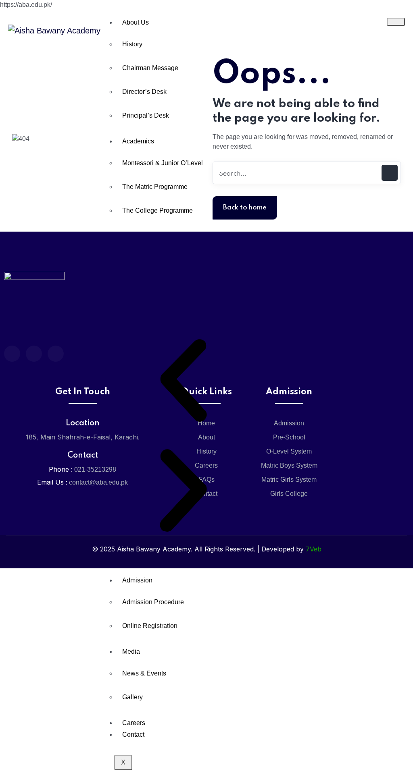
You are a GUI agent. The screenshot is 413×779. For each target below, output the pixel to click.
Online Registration (149, 625)
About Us (135, 22)
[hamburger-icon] (396, 22)
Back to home (245, 207)
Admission (137, 580)
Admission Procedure (153, 602)
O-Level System (289, 451)
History (132, 44)
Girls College (289, 493)
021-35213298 (95, 469)
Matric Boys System (289, 465)
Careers (133, 722)
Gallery (132, 697)
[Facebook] (56, 354)
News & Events (144, 673)
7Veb (313, 549)
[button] (183, 380)
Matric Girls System (289, 479)
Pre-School (289, 437)
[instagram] (34, 354)
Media (131, 651)
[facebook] (12, 354)
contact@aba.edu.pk (98, 482)
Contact (133, 734)
